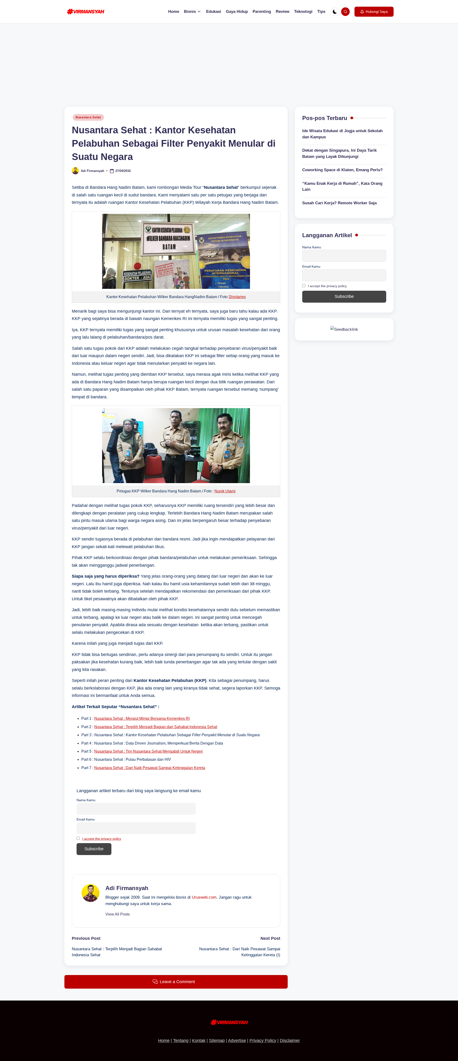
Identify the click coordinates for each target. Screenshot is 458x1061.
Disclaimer (290, 1040)
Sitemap (217, 1040)
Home (164, 1040)
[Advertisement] (229, 59)
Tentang (180, 1040)
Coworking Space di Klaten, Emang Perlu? (342, 170)
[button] (374, 12)
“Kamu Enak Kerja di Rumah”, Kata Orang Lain (342, 186)
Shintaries (237, 297)
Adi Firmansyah (126, 888)
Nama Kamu (86, 800)
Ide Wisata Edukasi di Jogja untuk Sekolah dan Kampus (342, 134)
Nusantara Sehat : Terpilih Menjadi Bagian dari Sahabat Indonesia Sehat (155, 727)
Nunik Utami (224, 491)
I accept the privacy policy (101, 839)
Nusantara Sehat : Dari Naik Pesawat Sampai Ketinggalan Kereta (149, 768)
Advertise (237, 1040)
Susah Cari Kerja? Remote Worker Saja (339, 203)
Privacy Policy (263, 1040)
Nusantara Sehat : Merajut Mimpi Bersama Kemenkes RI (142, 718)
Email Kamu (86, 819)
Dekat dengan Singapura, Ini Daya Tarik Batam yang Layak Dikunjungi (339, 153)
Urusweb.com (204, 897)
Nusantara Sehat (88, 117)
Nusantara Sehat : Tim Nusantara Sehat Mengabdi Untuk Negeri (148, 751)
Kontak (198, 1040)
